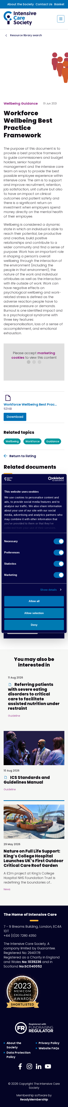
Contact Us (44, 4)
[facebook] (20, 1066)
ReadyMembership (34, 1099)
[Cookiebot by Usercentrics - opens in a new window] (48, 479)
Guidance (52, 441)
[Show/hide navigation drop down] (60, 18)
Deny (34, 624)
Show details (48, 589)
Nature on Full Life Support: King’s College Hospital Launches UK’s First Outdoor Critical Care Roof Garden (33, 858)
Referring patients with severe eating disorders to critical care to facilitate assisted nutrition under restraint (33, 696)
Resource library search (26, 35)
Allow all (34, 601)
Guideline (14, 716)
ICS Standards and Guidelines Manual (27, 780)
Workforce (32, 441)
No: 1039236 (31, 962)
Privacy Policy (49, 1043)
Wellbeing (12, 441)
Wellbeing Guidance (21, 103)
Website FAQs (49, 1048)
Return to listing (22, 456)
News (7, 889)
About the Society (20, 4)
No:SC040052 (30, 966)
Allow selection (34, 613)
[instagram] (29, 1066)
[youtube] (47, 1066)
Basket (59, 4)
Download (15, 416)
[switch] (58, 552)
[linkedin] (38, 1066)
